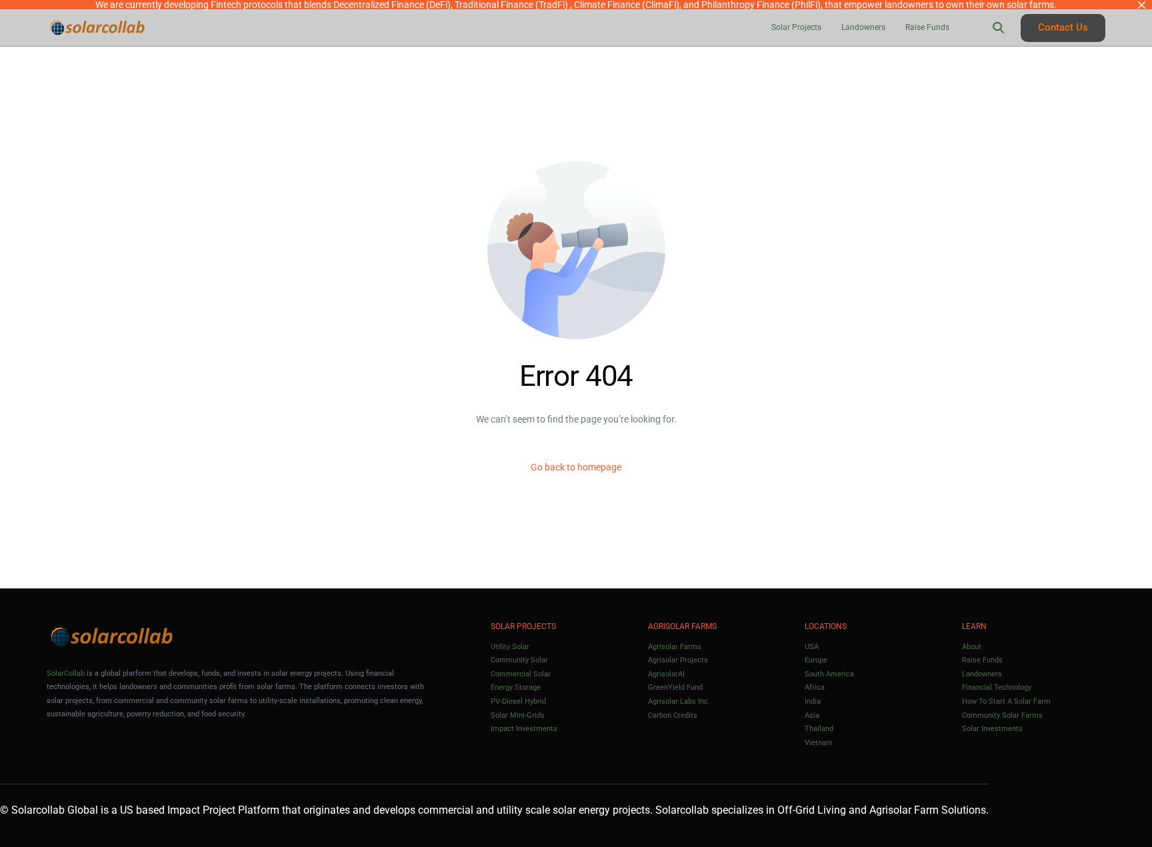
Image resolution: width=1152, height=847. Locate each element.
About (971, 646)
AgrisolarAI (666, 674)
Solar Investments (992, 728)
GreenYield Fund (675, 687)
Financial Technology (996, 687)
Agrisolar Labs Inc (678, 701)
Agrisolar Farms (674, 646)
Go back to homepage (576, 467)
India (813, 701)
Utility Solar (510, 646)
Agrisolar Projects (678, 660)
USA (812, 646)
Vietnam (819, 742)
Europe (816, 660)
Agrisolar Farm (904, 810)
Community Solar (519, 660)
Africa (815, 687)
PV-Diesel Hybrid (518, 701)
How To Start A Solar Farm (1006, 701)
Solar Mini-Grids (518, 715)
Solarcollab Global (54, 810)
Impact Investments (524, 728)
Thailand (819, 728)
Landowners (982, 674)
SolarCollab (66, 673)
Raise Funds (982, 660)
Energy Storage (516, 687)
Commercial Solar (521, 674)
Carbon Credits (672, 715)
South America (829, 674)
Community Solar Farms (1002, 715)
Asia (812, 715)
